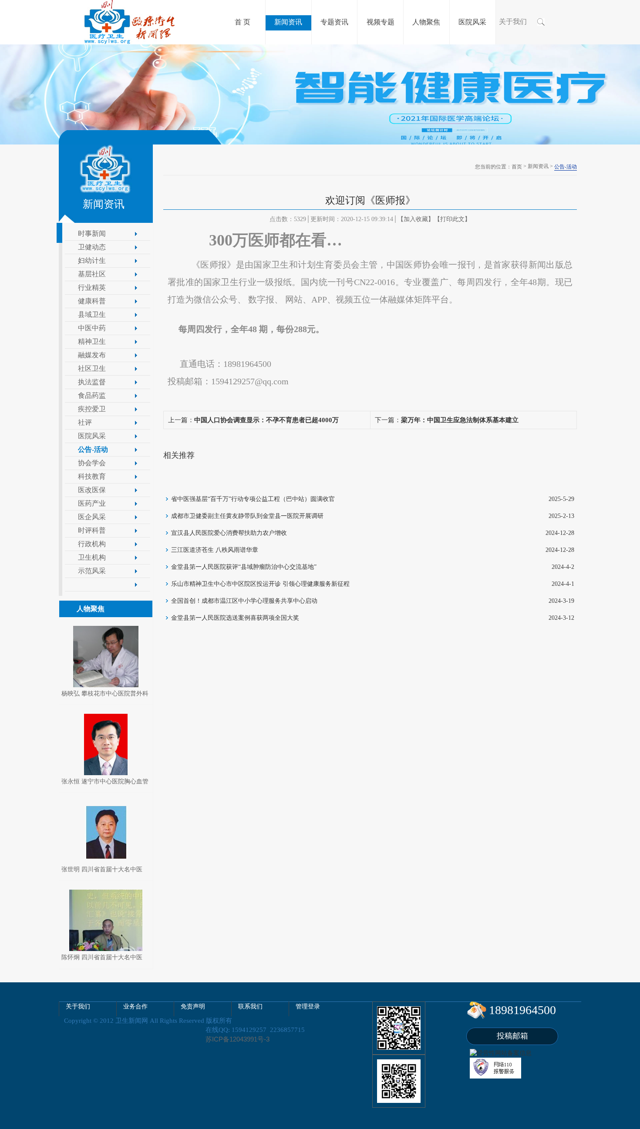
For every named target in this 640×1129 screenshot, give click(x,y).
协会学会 (92, 463)
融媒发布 (92, 355)
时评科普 (92, 530)
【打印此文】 (452, 219)
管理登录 (308, 1006)
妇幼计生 (92, 260)
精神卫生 (92, 341)
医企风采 (92, 517)
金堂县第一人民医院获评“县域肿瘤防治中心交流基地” (244, 567)
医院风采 (92, 436)
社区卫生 (92, 368)
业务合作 (135, 1006)
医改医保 (92, 490)
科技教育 (92, 476)
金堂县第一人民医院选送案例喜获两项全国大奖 (235, 618)
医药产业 (92, 503)
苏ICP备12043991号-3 (237, 1039)
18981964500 (522, 1010)
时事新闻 (92, 233)
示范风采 (92, 571)
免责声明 (193, 1006)
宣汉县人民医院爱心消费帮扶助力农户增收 (229, 533)
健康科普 (92, 301)
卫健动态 (92, 247)
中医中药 (92, 328)
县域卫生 (92, 314)
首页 (517, 167)
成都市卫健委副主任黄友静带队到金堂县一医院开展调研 (247, 516)
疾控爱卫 (92, 409)
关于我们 (513, 21)
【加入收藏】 (415, 219)
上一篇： (253, 420)
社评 (85, 422)
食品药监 (92, 395)
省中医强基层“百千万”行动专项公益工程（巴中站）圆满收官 (253, 499)
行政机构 (92, 544)
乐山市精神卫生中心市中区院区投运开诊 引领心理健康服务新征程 (260, 584)
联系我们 (250, 1006)
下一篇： (447, 420)
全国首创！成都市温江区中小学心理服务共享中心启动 (244, 601)
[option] (320, 94)
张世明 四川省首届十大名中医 (101, 869)
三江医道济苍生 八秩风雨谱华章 (214, 550)
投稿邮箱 (512, 1036)
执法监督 (92, 382)
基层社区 (92, 274)
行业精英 (92, 287)
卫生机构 (92, 557)
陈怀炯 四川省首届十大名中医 (101, 957)
